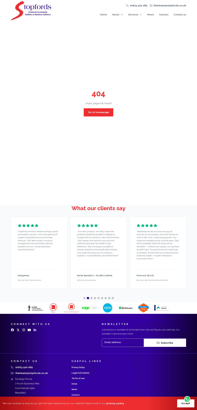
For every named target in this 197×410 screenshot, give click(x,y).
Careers (163, 14)
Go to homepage (98, 112)
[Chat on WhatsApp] (187, 399)
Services (133, 14)
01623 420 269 (138, 5)
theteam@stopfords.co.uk (170, 5)
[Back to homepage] (31, 10)
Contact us (180, 14)
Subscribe (167, 342)
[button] (84, 298)
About (115, 14)
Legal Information (80, 373)
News (150, 14)
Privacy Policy (78, 367)
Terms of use (78, 378)
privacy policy (115, 403)
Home (103, 14)
